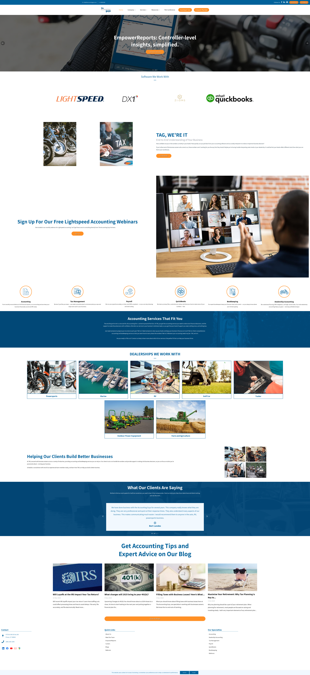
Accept (194, 672)
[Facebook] (7, 648)
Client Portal (294, 2)
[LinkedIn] (3, 648)
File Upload (304, 2)
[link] (80, 89)
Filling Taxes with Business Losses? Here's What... (180, 594)
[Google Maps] (19, 648)
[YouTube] (11, 648)
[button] (3, 43)
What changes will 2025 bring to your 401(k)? (127, 594)
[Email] (15, 648)
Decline (184, 672)
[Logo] (106, 9)
